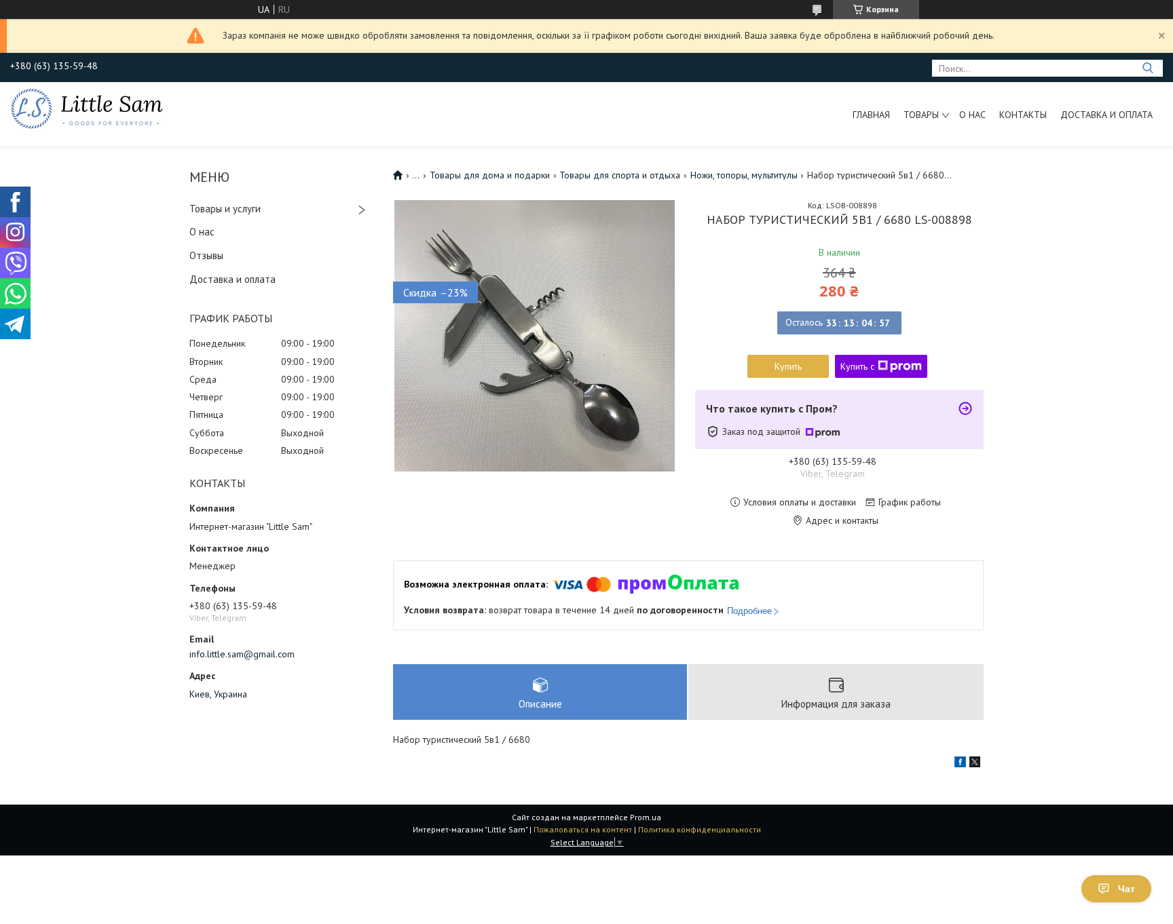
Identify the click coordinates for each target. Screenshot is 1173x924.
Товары (921, 115)
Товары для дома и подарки (490, 175)
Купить (788, 366)
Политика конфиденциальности (699, 829)
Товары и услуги (225, 208)
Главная (871, 115)
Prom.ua (645, 817)
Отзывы (206, 255)
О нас (972, 115)
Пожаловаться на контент (583, 829)
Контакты (1023, 115)
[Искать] (1147, 68)
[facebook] (960, 764)
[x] (974, 764)
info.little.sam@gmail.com (242, 654)
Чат (1126, 888)
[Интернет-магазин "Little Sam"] (87, 108)
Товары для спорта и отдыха (619, 175)
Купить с (857, 366)
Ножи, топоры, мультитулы (744, 175)
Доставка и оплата (1106, 115)
